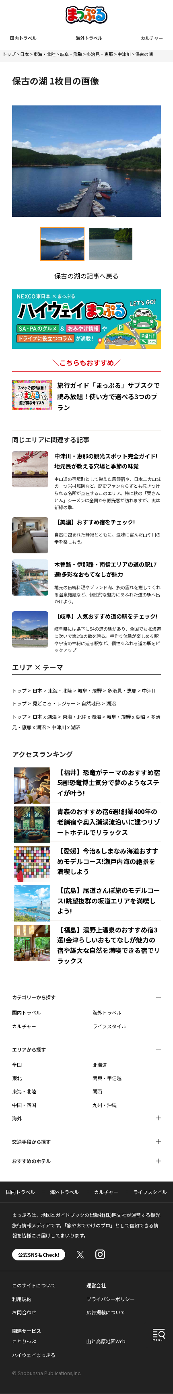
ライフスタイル (109, 1026)
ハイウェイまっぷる (34, 1354)
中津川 (124, 54)
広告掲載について (105, 1312)
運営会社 (96, 1285)
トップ (9, 54)
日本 (24, 54)
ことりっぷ (24, 1341)
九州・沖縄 (105, 1104)
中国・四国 (24, 1104)
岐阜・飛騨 (71, 54)
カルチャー (152, 38)
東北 (17, 1077)
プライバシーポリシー (110, 1298)
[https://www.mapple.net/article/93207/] (30, 456)
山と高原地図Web (106, 1341)
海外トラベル (89, 38)
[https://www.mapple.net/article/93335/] (30, 522)
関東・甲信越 (107, 1077)
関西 (97, 1091)
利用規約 (21, 1298)
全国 (17, 1064)
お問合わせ (24, 1312)
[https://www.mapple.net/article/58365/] (30, 564)
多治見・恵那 (99, 54)
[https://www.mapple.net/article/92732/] (30, 616)
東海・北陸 (44, 54)
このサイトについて (34, 1285)
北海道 (100, 1064)
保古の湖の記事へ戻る (86, 275)
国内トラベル (23, 38)
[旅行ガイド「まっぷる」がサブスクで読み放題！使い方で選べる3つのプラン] (32, 395)
